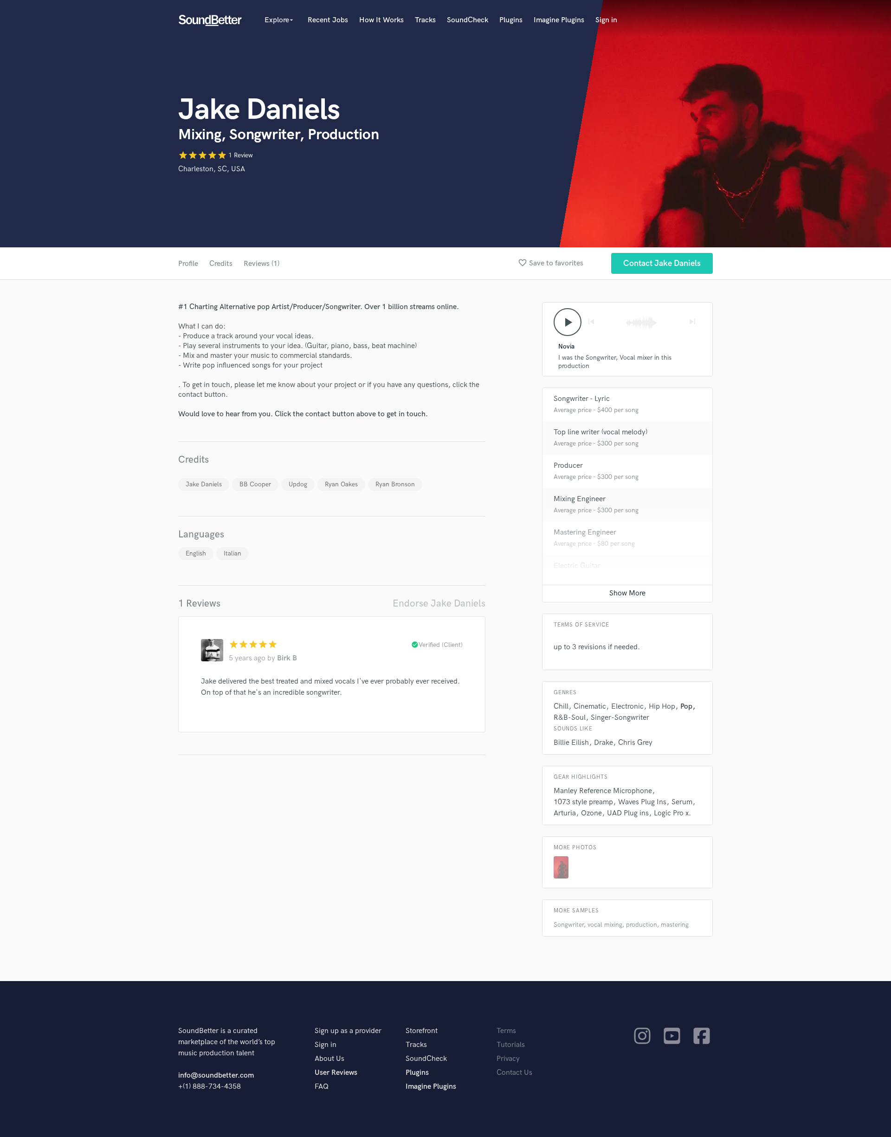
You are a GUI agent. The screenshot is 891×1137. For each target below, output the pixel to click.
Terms (506, 1031)
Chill (561, 706)
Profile (188, 263)
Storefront (422, 1031)
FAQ (322, 1086)
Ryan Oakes (341, 484)
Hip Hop (662, 706)
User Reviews (336, 1072)
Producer (568, 465)
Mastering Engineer (585, 532)
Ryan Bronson (395, 484)
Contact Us (514, 1072)
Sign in (606, 20)
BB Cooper (255, 484)
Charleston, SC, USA (211, 169)
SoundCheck (467, 20)
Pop (686, 706)
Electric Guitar (577, 566)
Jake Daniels (204, 484)
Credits (220, 263)
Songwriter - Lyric (582, 398)
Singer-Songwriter (620, 717)
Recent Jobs (328, 20)
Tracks (425, 20)
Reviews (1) (261, 263)
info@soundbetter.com (216, 1075)
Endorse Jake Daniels (439, 603)
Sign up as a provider (348, 1031)
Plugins (511, 20)
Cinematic (590, 706)
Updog (298, 484)
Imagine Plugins (559, 20)
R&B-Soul (570, 717)
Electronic (627, 706)
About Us (329, 1058)
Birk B (287, 658)
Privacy (508, 1058)
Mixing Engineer (580, 499)
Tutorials (511, 1044)
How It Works (381, 20)
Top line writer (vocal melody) (600, 432)
